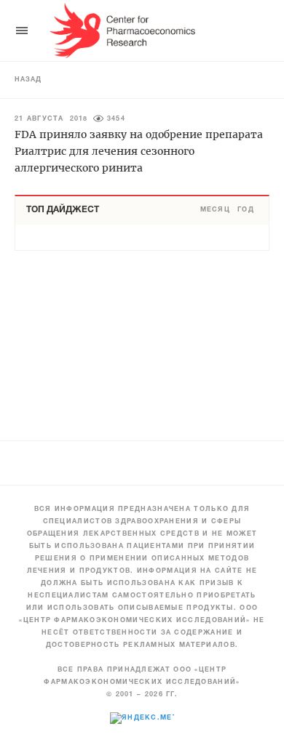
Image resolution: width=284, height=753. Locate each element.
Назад (28, 80)
